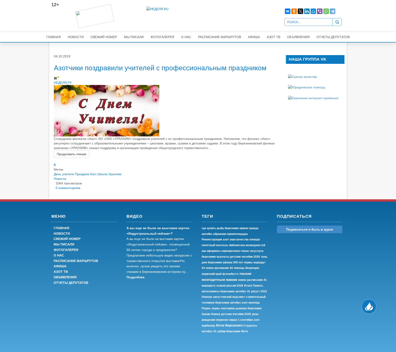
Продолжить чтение (71, 154)
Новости (60, 178)
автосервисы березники (218, 291)
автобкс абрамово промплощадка (225, 234)
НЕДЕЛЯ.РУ (63, 82)
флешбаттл (231, 274)
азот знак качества (236, 239)
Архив (206, 314)
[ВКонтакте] (287, 11)
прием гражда (248, 228)
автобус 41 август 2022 (251, 291)
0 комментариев (67, 188)
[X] (300, 11)
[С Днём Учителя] (106, 110)
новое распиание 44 (219, 268)
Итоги (248, 285)
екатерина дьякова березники (241, 308)
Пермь (206, 308)
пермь (216, 308)
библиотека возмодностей (247, 245)
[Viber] (319, 11)
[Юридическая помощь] (306, 87)
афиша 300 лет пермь (238, 262)
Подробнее (135, 277)
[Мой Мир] (313, 11)
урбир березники (228, 331)
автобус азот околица (245, 302)
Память (258, 285)
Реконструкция (212, 239)
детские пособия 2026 (236, 314)
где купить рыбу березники (220, 228)
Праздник (82, 174)
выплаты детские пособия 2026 (238, 256)
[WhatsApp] (326, 11)
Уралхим (114, 174)
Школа (102, 174)
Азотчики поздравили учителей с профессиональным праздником (160, 68)
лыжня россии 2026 (229, 285)
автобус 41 (209, 331)
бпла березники (229, 325)
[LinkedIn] (307, 11)
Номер (215, 314)
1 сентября (245, 319)
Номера (207, 296)
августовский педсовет (229, 296)
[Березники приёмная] (313, 97)
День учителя (64, 174)
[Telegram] (332, 11)
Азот (93, 174)
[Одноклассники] (294, 11)
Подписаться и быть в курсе (309, 229)
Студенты (250, 325)
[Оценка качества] (302, 76)
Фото (244, 331)
